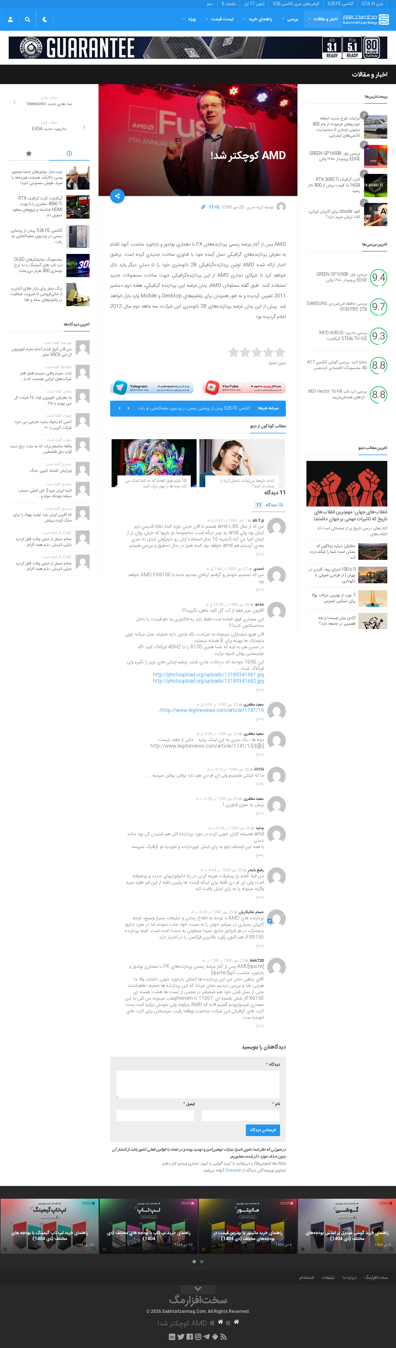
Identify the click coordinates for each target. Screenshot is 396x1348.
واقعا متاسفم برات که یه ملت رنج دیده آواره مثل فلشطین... (41, 449)
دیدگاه (266, 505)
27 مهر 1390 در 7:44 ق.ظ (227, 569)
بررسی (292, 19)
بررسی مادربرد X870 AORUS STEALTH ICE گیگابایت (343, 336)
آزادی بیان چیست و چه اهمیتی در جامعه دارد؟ (336, 621)
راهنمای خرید (260, 19)
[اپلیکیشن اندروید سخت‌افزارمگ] (215, 1336)
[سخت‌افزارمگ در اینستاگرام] (198, 1336)
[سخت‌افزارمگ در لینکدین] (172, 1336)
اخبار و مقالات (325, 19)
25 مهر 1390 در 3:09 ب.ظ (212, 912)
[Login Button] (10, 19)
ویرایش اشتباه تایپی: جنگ (51, 470)
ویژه (192, 19)
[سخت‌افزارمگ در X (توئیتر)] (180, 1336)
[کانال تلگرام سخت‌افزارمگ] (207, 1336)
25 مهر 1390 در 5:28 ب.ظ (217, 799)
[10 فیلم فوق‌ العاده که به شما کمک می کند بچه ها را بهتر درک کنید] (154, 463)
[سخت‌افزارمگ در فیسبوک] (190, 1336)
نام (276, 1104)
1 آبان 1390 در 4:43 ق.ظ (227, 520)
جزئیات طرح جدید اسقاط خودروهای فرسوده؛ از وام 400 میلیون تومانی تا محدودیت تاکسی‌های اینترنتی (336, 127)
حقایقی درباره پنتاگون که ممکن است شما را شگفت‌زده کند (332, 552)
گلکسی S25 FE (340, 4)
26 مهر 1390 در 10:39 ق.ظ (228, 605)
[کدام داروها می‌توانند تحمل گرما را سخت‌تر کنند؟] (241, 463)
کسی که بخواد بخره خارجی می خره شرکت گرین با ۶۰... (43, 425)
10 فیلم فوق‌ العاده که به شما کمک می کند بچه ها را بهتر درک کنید (155, 483)
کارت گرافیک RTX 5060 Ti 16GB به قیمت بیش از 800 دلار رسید (334, 185)
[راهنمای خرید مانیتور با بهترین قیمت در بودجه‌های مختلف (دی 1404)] (248, 1226)
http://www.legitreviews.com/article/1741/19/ (211, 711)
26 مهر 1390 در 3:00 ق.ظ (217, 734)
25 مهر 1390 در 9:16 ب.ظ (228, 769)
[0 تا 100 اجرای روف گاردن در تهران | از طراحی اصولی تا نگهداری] (372, 575)
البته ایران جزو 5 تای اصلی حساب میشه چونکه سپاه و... (45, 493)
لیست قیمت (222, 19)
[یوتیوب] (244, 387)
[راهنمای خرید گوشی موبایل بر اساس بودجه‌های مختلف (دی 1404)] (347, 1226)
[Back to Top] (198, 1289)
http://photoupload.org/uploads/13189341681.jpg (208, 675)
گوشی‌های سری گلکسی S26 (296, 4)
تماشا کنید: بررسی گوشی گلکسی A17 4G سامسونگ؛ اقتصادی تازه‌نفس (337, 365)
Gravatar (233, 1170)
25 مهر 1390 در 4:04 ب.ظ (221, 870)
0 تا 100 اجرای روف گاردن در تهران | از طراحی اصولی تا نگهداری (332, 575)
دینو (210, 4)
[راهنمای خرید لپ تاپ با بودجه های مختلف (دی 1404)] (149, 1226)
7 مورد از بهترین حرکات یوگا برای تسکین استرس (333, 598)
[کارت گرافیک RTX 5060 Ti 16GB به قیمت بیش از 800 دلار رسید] (375, 185)
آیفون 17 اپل (254, 4)
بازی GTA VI (372, 4)
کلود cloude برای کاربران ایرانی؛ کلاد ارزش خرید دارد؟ (334, 214)
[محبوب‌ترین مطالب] (29, 154)
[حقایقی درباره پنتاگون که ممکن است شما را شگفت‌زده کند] (372, 551)
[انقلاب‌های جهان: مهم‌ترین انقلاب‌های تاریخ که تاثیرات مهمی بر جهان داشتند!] (346, 483)
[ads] (198, 48)
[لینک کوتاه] (203, 207)
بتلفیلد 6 (229, 4)
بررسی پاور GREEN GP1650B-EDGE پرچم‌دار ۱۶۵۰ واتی (334, 156)
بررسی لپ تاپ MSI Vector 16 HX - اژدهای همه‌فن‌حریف (337, 394)
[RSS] (223, 1336)
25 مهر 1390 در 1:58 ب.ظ (223, 961)
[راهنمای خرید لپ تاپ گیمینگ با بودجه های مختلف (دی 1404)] (50, 1226)
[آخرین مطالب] (69, 154)
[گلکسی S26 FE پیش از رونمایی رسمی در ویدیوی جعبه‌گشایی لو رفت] (78, 236)
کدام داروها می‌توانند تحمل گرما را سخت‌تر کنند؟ (247, 483)
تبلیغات (328, 1277)
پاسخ (260, 554)
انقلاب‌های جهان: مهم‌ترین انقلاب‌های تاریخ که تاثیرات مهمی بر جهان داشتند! (350, 515)
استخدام (306, 1277)
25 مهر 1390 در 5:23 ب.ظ (229, 828)
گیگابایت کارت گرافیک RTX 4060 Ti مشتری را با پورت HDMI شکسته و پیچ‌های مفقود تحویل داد (37, 207)
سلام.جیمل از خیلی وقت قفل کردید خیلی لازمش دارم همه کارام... (43, 542)
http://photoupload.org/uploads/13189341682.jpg (208, 681)
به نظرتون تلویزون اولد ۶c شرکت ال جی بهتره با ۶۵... (43, 400)
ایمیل (189, 1104)
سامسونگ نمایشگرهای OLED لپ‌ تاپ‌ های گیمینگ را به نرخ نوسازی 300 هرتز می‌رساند (38, 265)
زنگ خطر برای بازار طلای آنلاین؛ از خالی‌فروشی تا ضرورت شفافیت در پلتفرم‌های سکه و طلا (36, 294)
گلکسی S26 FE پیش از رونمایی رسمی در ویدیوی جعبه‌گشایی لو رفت (194, 408)
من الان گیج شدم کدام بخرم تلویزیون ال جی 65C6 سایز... (42, 352)
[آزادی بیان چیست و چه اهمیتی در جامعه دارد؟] (372, 621)
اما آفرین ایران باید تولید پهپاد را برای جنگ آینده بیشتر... (42, 517)
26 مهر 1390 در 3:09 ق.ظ (217, 705)
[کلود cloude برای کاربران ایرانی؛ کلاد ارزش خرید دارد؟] (375, 214)
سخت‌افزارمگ (376, 1277)
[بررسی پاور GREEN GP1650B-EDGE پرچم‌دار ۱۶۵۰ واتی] (375, 156)
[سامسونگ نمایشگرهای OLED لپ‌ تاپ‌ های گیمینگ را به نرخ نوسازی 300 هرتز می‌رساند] (78, 265)
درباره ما (349, 1277)
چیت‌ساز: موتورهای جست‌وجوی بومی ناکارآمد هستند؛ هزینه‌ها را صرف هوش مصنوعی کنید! (37, 177)
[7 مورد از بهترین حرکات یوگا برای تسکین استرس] (372, 598)
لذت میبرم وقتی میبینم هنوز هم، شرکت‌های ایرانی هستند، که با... (46, 376)
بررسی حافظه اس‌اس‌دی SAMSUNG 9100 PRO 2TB (337, 307)
